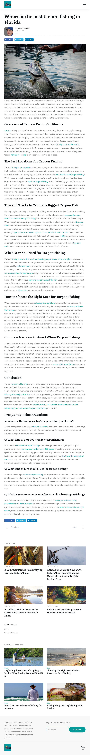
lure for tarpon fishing (33, 474)
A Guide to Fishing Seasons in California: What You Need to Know (23, 602)
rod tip (63, 236)
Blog (6, 629)
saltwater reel (23, 266)
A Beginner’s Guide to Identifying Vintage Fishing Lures (23, 564)
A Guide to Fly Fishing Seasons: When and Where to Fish (66, 602)
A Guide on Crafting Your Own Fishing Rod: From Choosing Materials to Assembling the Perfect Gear (66, 564)
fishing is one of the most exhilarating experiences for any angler (41, 259)
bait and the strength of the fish (43, 280)
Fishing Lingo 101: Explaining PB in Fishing (65, 707)
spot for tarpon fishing (38, 181)
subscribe (77, 730)
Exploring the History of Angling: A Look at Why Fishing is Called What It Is (23, 673)
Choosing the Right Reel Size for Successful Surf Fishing (63, 672)
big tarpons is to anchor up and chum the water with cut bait (41, 232)
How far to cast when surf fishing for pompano (23, 707)
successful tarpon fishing (63, 364)
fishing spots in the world (68, 144)
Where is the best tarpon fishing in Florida (42, 19)
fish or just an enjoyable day (17, 394)
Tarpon (7, 130)
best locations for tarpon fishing (69, 174)
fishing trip (22, 290)
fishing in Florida (18, 155)
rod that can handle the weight (18, 273)
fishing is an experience (22, 167)
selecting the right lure (44, 303)
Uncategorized (11, 632)
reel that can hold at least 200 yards (37, 449)
